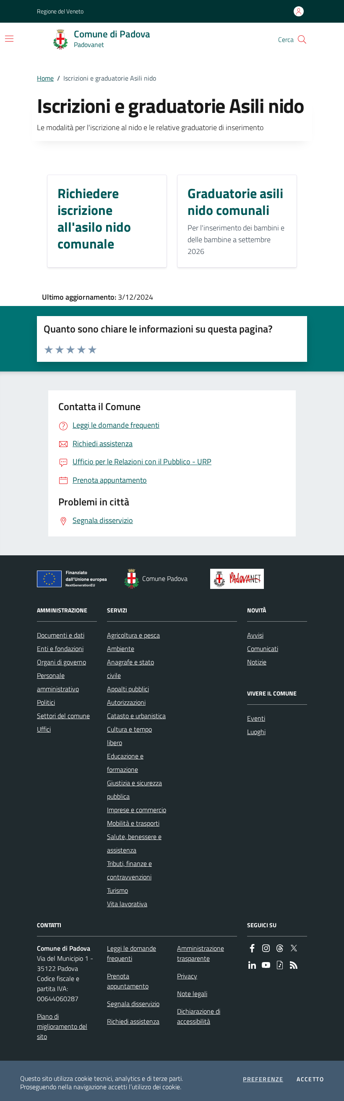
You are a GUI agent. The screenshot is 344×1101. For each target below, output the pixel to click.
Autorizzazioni (126, 702)
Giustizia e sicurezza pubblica (134, 789)
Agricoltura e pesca (133, 635)
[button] (302, 39)
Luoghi (256, 732)
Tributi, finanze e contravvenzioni (129, 870)
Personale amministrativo (58, 682)
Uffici (44, 729)
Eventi (256, 718)
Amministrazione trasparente (200, 953)
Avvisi (255, 635)
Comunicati (262, 648)
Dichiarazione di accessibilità (198, 1016)
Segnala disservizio (133, 1004)
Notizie (256, 662)
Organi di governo (61, 662)
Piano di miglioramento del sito (62, 1026)
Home (45, 78)
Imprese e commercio (136, 810)
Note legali (192, 994)
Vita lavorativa (127, 904)
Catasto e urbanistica (136, 716)
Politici (46, 702)
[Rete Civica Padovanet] (239, 579)
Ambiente (120, 648)
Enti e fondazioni (60, 648)
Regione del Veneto (60, 11)
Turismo (117, 890)
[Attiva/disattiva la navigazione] (9, 39)
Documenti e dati (60, 635)
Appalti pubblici (128, 689)
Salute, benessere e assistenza (134, 843)
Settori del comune (63, 716)
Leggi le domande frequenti (131, 953)
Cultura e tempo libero (129, 736)
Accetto (310, 1079)
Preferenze (263, 1079)
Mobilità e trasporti (133, 823)
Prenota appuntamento (128, 981)
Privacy (187, 976)
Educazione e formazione (125, 762)
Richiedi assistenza (133, 1021)
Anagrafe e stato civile (130, 668)
